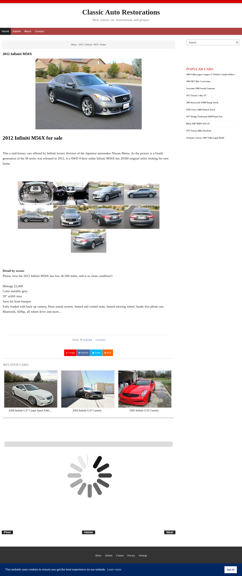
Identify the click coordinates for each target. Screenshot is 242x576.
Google (71, 352)
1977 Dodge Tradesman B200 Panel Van (204, 116)
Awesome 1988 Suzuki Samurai (200, 88)
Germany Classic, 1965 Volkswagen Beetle (205, 138)
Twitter (97, 352)
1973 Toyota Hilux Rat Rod (198, 131)
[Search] (237, 44)
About (27, 31)
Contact (39, 31)
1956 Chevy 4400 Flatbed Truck (200, 109)
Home (5, 31)
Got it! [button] (231, 569)
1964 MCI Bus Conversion (198, 81)
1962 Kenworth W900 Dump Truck (202, 102)
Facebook (84, 352)
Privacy (131, 555)
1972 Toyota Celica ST (196, 95)
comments (100, 340)
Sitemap (143, 555)
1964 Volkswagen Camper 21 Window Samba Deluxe (210, 74)
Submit (17, 31)
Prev (7, 532)
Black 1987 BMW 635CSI (198, 123)
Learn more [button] (114, 569)
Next (169, 532)
